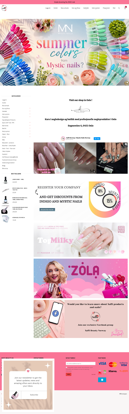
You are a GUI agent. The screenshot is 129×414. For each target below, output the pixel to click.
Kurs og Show (6, 108)
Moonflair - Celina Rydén (9, 146)
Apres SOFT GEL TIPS (8, 123)
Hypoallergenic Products (9, 120)
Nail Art (4, 128)
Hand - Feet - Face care (8, 148)
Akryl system (6, 131)
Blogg (3, 166)
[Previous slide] (33, 158)
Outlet (4, 103)
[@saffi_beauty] (63, 138)
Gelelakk (4, 111)
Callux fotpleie (6, 151)
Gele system (5, 114)
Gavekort (4, 154)
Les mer (93, 374)
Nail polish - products (8, 143)
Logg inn (4, 100)
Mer (114, 8)
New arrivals (5, 106)
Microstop (5, 168)
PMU (3, 140)
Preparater (5, 117)
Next (127, 52)
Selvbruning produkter (8, 163)
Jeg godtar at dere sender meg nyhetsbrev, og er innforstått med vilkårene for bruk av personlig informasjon (79, 369)
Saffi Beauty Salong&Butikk (10, 157)
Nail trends (5, 126)
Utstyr (4, 137)
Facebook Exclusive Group (9, 160)
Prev (2, 52)
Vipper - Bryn (5, 134)
